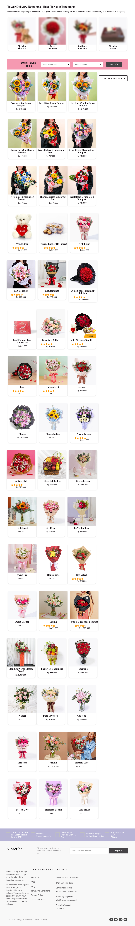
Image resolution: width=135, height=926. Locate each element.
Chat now (60, 908)
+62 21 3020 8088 (70, 877)
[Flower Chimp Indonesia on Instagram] (120, 919)
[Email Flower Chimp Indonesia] (125, 919)
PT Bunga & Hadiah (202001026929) (30, 919)
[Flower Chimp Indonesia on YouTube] (116, 919)
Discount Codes (38, 899)
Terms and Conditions (40, 891)
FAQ (33, 882)
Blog (33, 886)
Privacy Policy (37, 895)
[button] (18, 248)
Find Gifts (114, 64)
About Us (35, 877)
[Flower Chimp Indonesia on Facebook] (111, 919)
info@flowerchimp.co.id (66, 891)
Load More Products (113, 78)
